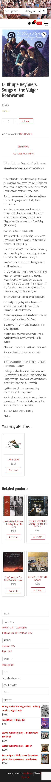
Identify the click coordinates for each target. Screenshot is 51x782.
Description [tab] (23, 146)
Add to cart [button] (13, 470)
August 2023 (6, 651)
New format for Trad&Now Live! (14, 627)
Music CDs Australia (25, 134)
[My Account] (29, 23)
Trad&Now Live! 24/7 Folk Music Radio (17, 632)
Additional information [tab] (23, 153)
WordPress (28, 773)
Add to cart (25, 121)
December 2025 (8, 646)
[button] (44, 34)
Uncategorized (7, 664)
